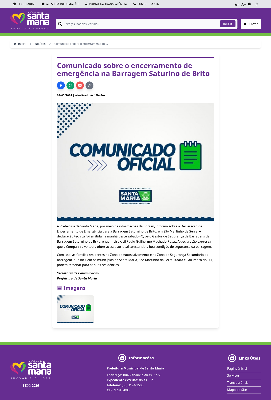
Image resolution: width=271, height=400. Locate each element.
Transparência (238, 382)
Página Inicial (237, 368)
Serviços (233, 375)
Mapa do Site (237, 390)
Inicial (22, 44)
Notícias (40, 44)
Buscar (227, 24)
